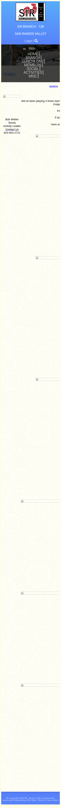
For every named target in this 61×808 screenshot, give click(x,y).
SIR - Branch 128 (32, 798)
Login (28, 41)
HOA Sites (31, 800)
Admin (55, 800)
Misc (33, 76)
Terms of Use (44, 800)
